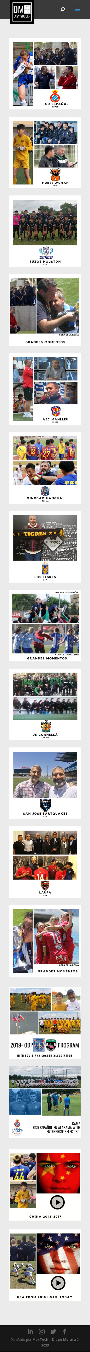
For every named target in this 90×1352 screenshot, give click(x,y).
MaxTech (40, 1339)
